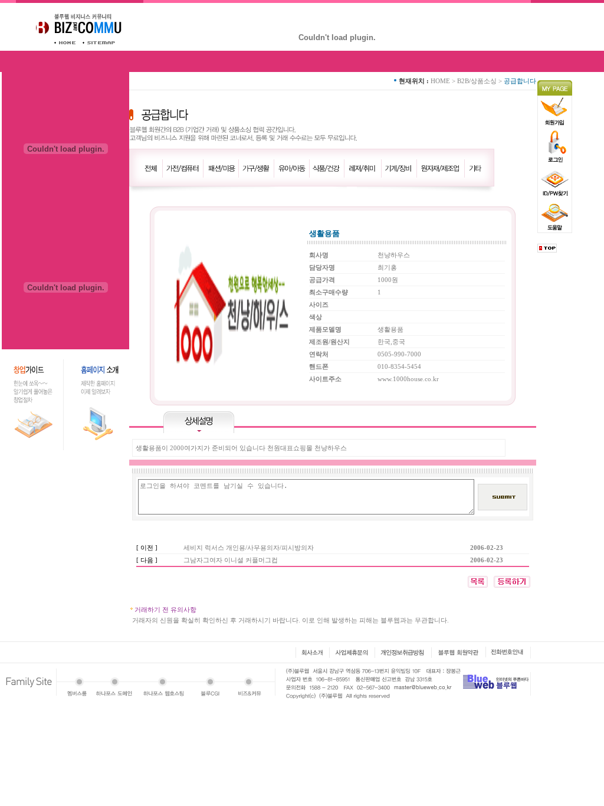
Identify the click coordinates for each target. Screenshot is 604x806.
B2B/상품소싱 (477, 80)
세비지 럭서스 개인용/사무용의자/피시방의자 (248, 547)
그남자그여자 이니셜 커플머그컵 (230, 559)
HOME (440, 80)
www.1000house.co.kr (408, 378)
